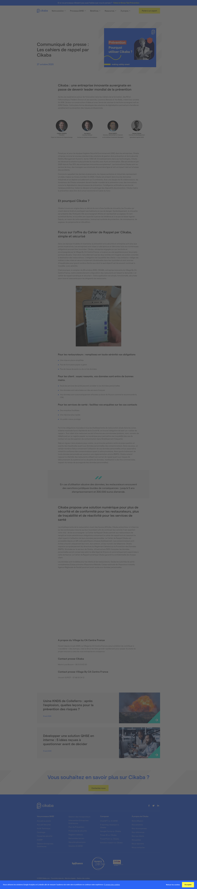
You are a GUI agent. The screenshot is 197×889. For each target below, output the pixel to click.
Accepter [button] (188, 885)
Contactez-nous (98, 788)
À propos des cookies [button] (112, 885)
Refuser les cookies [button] (173, 885)
